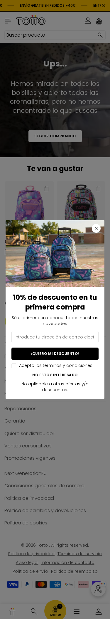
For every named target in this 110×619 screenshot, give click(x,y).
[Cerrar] (96, 228)
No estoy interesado (55, 375)
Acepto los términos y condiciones (55, 365)
